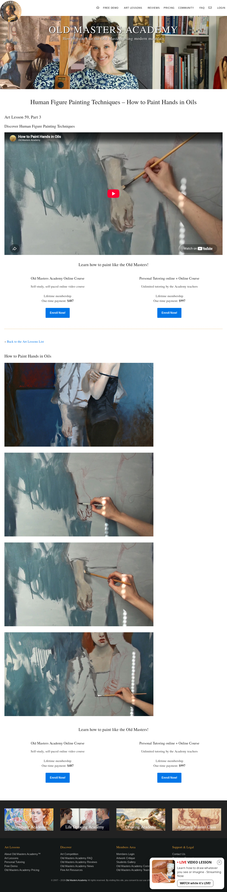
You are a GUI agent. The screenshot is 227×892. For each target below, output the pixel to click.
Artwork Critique (125, 858)
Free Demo (11, 866)
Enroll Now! (57, 312)
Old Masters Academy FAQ (76, 858)
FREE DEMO (110, 8)
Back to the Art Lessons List (25, 341)
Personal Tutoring (14, 861)
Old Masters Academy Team (133, 869)
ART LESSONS (133, 8)
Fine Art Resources (71, 869)
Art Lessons (11, 858)
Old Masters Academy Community (136, 866)
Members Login (125, 854)
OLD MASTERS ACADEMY (113, 29)
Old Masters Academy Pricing (21, 869)
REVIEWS (154, 8)
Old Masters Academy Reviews (78, 861)
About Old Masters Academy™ (22, 854)
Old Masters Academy (76, 880)
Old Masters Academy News (77, 866)
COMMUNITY (186, 8)
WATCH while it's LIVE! (195, 883)
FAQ (202, 8)
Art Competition (69, 854)
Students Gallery (126, 861)
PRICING (169, 8)
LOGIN (221, 8)
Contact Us (178, 854)
